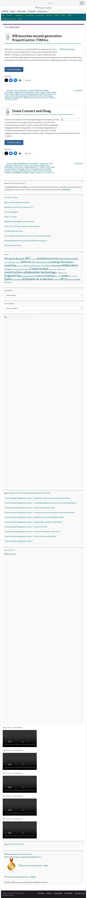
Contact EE (31, 11)
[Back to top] (82, 893)
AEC (18, 43)
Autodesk (73, 259)
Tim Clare (8, 99)
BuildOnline (20, 266)
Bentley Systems (15, 262)
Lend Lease (43, 169)
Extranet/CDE (29, 15)
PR (70, 276)
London (12, 96)
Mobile (56, 15)
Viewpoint (72, 279)
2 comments (78, 90)
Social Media (17, 280)
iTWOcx (49, 94)
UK (13, 99)
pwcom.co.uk (42, 11)
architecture (23, 90)
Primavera (8, 98)
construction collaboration (57, 269)
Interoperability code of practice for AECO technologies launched (27, 236)
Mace (17, 96)
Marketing (49, 15)
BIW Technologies (39, 262)
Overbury (40, 171)
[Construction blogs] (11, 865)
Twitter (56, 279)
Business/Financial (29, 43)
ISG (32, 169)
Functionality (40, 15)
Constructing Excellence (20, 269)
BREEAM (24, 163)
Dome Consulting (18, 169)
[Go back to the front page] (43, 7)
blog (47, 262)
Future (20, 19)
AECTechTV (66, 189)
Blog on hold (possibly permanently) (16, 202)
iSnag (36, 169)
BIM (3, 15)
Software (16, 857)
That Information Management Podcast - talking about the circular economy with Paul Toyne (37, 498)
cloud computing (27, 92)
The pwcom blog (16, 844)
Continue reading (14, 69)
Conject (42, 92)
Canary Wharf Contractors (38, 163)
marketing (23, 96)
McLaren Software (11, 171)
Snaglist (26, 173)
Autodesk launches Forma (13, 231)
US (16, 99)
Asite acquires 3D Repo (12, 245)
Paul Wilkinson (10, 43)
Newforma (28, 171)
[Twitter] (7, 2)
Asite (15, 163)
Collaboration (19, 15)
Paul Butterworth (34, 96)
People (63, 15)
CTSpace (41, 167)
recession (74, 276)
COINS (36, 92)
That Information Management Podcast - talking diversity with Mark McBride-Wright (34, 517)
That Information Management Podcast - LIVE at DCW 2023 (25, 527)
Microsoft (58, 276)
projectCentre (18, 98)
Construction (51, 92)
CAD (42, 266)
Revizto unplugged (11, 212)
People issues (68, 43)
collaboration (18, 165)
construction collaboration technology (19, 94)
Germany (31, 276)
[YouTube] (22, 2)
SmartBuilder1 (17, 173)
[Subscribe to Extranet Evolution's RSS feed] (4, 2)
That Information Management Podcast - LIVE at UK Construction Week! (30, 536)
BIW (40, 90)
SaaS (74, 43)
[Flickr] (18, 2)
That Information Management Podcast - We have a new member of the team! (32, 531)
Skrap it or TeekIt (10, 217)
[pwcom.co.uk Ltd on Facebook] (15, 2)
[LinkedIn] (11, 2)
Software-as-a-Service (46, 98)
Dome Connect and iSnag (31, 111)
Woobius (9, 282)
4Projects (10, 90)
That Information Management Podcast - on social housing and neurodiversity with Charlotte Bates (39, 512)
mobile (21, 171)
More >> (38, 857)
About (13, 11)
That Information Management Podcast (18, 541)
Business (10, 15)
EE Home (5, 11)
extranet (24, 276)
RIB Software (29, 98)
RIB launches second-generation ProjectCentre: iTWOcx (37, 38)
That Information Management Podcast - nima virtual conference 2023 (29, 508)
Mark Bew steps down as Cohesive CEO (18, 207)
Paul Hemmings (47, 96)
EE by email (21, 11)
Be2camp (7, 262)
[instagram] (25, 2)
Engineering (37, 94)
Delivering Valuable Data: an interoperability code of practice (25, 241)
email (65, 273)
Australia (31, 90)
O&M (34, 171)
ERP (43, 94)
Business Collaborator (32, 266)
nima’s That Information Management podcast (30, 493)
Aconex (9, 163)
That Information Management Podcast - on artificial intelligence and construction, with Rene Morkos (40, 503)
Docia (47, 167)
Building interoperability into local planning (19, 221)
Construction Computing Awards (25, 167)
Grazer (27, 169)
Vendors (70, 15)
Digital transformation (8, 19)
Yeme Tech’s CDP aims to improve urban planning (21, 226)
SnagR (31, 173)
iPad (33, 857)
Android (33, 259)
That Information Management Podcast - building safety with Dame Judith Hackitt (33, 522)
